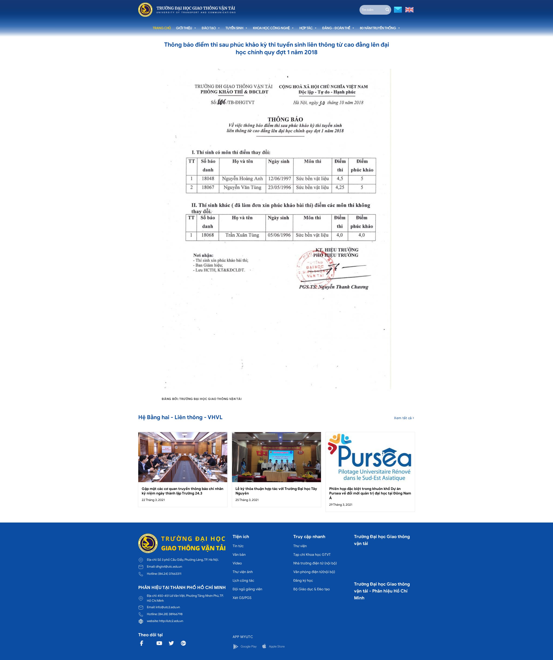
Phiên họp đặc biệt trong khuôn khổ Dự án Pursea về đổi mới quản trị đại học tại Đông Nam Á (370, 493)
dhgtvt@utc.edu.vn (169, 566)
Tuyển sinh (234, 28)
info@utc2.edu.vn (168, 607)
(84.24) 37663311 (169, 574)
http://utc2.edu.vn (171, 621)
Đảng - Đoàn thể (336, 28)
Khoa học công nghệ (271, 28)
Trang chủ (162, 28)
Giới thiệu (184, 28)
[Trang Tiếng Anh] (408, 9)
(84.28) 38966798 (170, 614)
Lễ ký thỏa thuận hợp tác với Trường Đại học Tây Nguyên (276, 491)
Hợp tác (306, 28)
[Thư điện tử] (397, 9)
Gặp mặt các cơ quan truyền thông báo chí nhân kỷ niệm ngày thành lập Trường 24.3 (182, 491)
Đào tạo (209, 28)
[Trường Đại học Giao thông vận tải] (186, 10)
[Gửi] (387, 9)
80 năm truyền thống (378, 28)
